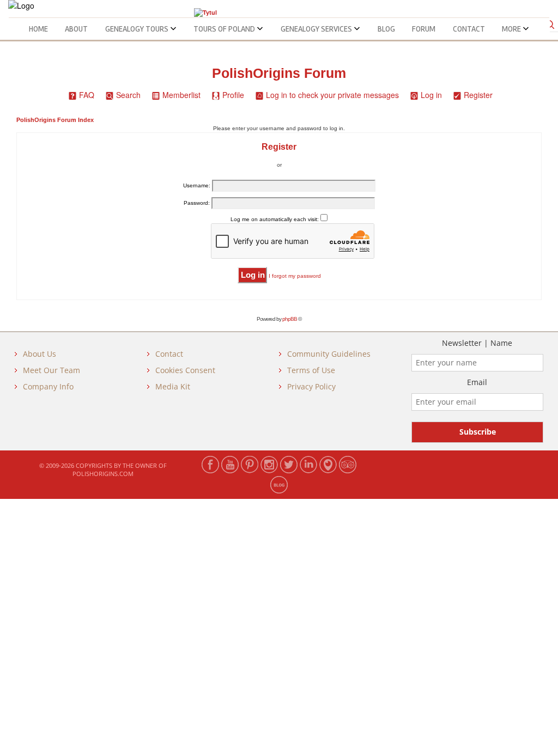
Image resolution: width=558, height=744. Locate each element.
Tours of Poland (225, 29)
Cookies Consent (185, 370)
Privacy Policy (311, 386)
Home (38, 29)
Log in (431, 94)
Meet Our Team (51, 370)
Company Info (48, 386)
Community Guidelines (329, 354)
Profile (233, 94)
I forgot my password (295, 276)
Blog (386, 29)
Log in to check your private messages (332, 94)
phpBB (289, 319)
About (76, 29)
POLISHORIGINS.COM (103, 473)
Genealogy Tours (137, 29)
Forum (423, 29)
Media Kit (172, 386)
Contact (469, 29)
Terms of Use (311, 370)
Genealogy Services (317, 29)
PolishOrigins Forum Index (55, 120)
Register (478, 94)
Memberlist (181, 94)
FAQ (86, 94)
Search (128, 94)
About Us (39, 354)
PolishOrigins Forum (279, 73)
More (512, 29)
